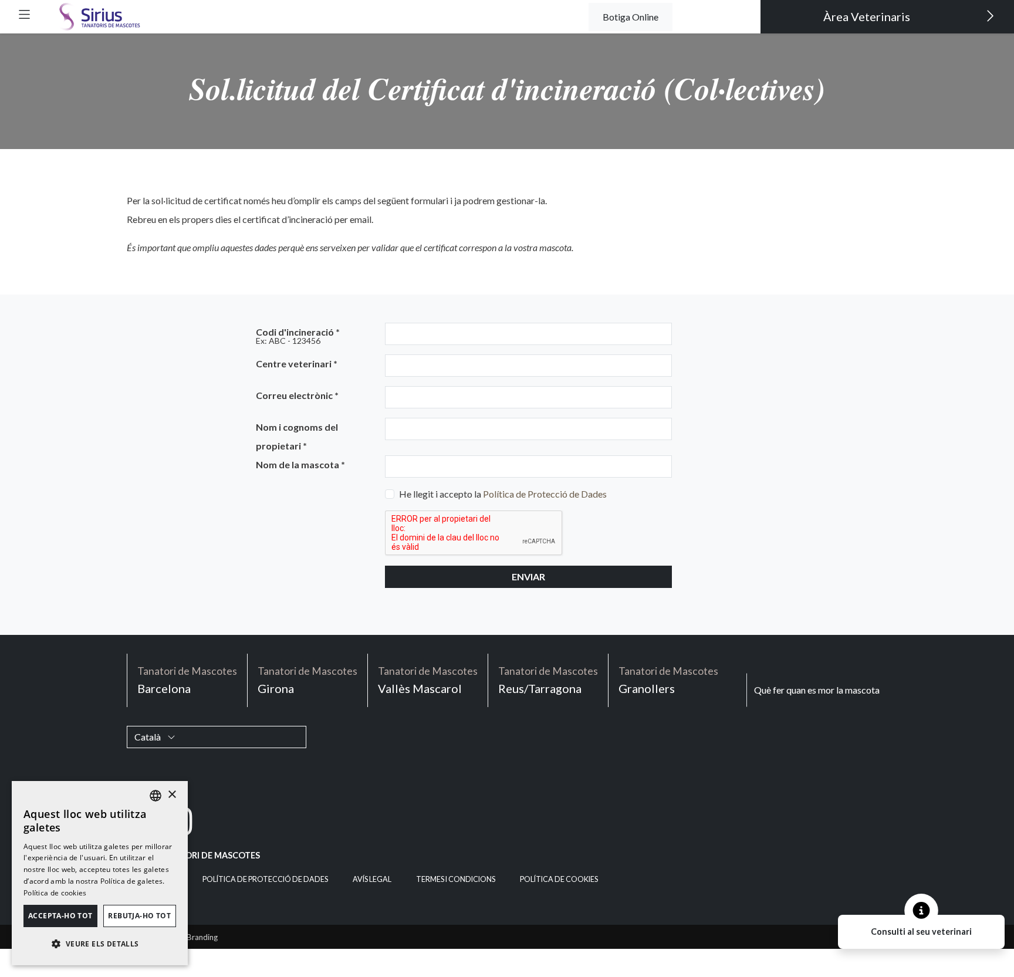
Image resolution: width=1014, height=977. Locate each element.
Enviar (528, 576)
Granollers (668, 680)
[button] (24, 14)
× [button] (171, 794)
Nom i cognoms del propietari (297, 436)
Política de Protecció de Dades (545, 493)
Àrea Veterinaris (867, 16)
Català (148, 736)
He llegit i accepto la (503, 493)
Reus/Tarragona (548, 680)
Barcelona (187, 680)
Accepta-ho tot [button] (60, 916)
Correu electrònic (297, 395)
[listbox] (155, 796)
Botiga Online (630, 16)
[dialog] (100, 873)
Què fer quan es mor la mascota (817, 689)
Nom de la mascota (300, 464)
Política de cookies (559, 879)
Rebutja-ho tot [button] (139, 916)
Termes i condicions (455, 879)
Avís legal (372, 879)
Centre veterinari (296, 363)
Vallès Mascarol (428, 680)
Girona (307, 680)
